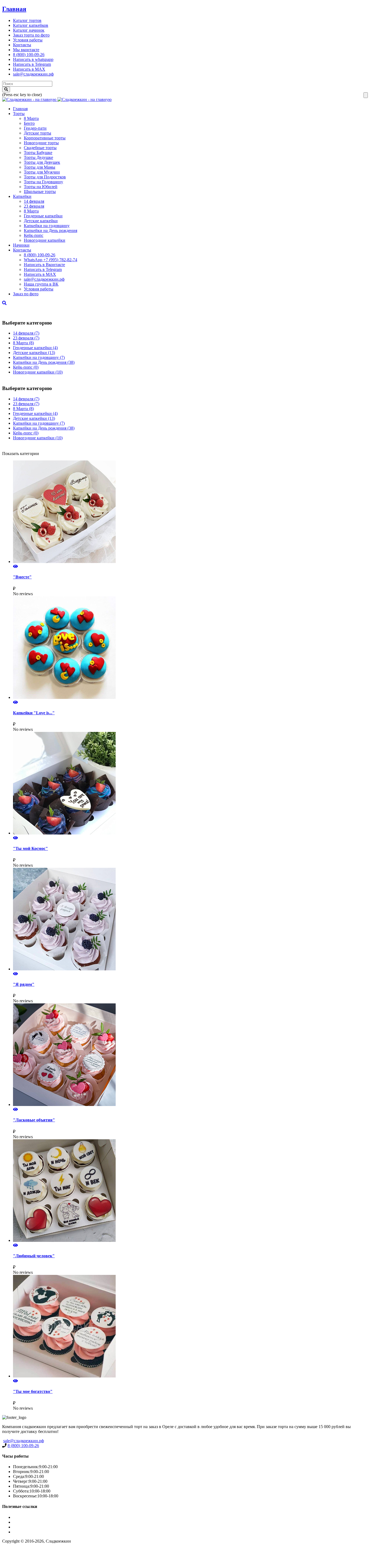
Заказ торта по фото (31, 35)
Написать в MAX (29, 69)
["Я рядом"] (190, 919)
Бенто (29, 123)
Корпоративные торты (45, 138)
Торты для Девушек (42, 162)
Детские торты (37, 133)
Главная (14, 8)
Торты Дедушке (38, 157)
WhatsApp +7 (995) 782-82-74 (50, 259)
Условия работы (28, 40)
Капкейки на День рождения (50, 230)
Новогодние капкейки (44, 240)
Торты (19, 113)
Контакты (22, 44)
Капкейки (22, 196)
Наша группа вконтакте (35, 1532)
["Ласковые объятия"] (190, 1055)
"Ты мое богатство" (33, 1391)
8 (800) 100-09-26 (28, 54)
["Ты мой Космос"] (190, 784)
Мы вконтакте (26, 49)
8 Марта (31, 118)
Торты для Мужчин (42, 172)
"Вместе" (22, 577)
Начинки (21, 245)
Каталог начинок (28, 30)
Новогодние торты (41, 142)
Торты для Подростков (45, 177)
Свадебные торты (40, 147)
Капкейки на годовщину (47, 225)
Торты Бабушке (38, 152)
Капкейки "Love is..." (34, 713)
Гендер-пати (35, 128)
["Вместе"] (190, 512)
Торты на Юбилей (40, 186)
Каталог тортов (27, 20)
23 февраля (34, 206)
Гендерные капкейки (43, 216)
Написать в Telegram (32, 64)
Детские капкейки (41, 220)
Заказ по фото (25, 294)
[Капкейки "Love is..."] (190, 648)
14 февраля (34, 201)
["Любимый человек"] (190, 1191)
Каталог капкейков (30, 25)
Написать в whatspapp (33, 59)
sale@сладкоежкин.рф (33, 74)
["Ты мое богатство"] (190, 1327)
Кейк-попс (33, 235)
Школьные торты (40, 191)
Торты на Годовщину (43, 181)
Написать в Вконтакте (44, 264)
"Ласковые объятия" (34, 1120)
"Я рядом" (23, 984)
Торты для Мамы (39, 167)
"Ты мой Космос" (30, 848)
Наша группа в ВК (41, 284)
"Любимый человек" (34, 1256)
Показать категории (20, 453)
